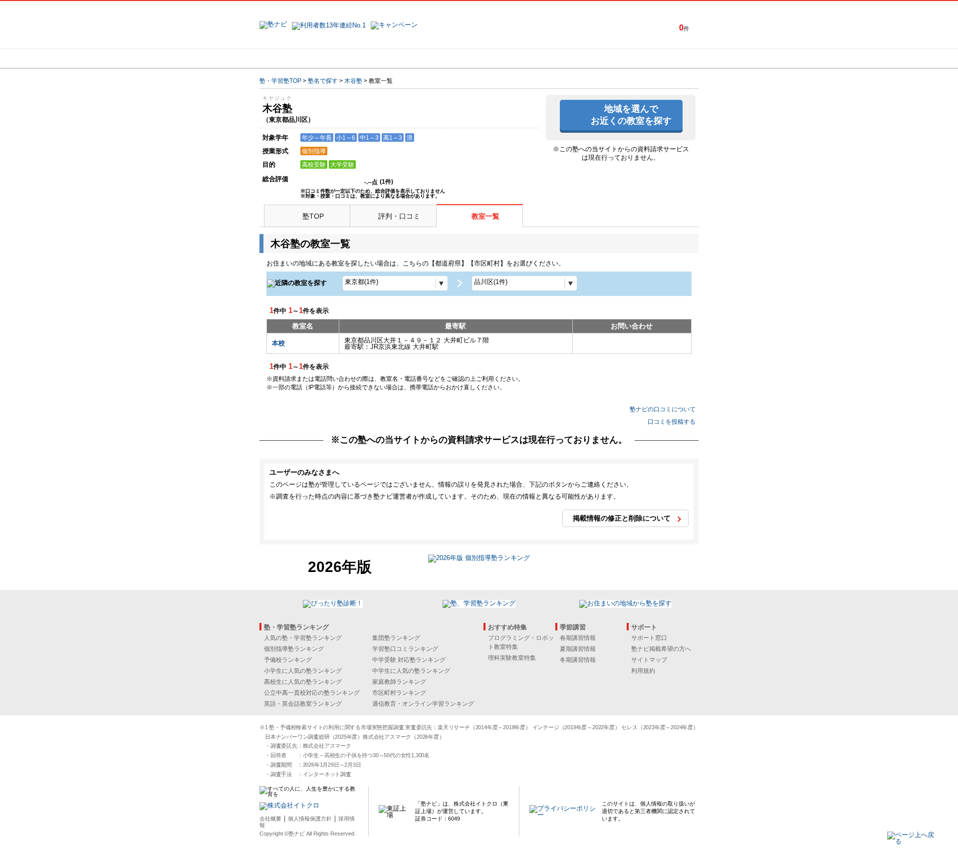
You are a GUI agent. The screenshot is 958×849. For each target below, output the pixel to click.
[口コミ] (514, 58)
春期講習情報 (578, 637)
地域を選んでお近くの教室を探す (631, 114)
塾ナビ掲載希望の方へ (661, 648)
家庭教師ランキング (399, 681)
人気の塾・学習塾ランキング (303, 637)
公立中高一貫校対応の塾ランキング (312, 692)
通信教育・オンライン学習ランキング (423, 703)
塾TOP (313, 216)
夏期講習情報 (578, 648)
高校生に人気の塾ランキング (303, 681)
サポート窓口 (649, 637)
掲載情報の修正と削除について (622, 518)
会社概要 (270, 819)
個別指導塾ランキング (294, 648)
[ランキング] (441, 58)
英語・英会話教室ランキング (303, 703)
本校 (278, 343)
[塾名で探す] (368, 58)
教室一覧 (485, 216)
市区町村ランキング (399, 692)
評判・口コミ (399, 216)
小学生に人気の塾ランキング (303, 670)
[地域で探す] (295, 58)
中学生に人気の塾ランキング (411, 670)
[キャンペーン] (660, 58)
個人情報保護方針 (310, 819)
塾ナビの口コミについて (663, 409)
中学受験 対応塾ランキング (409, 659)
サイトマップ (649, 659)
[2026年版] (479, 559)
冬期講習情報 (578, 659)
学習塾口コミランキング (405, 648)
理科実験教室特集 (512, 657)
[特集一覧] (587, 58)
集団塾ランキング (396, 637)
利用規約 (643, 670)
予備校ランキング (288, 659)
